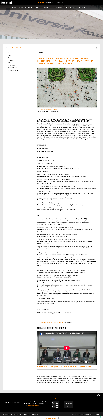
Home (8, 48)
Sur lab (41, 2)
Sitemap (97, 414)
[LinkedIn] (57, 406)
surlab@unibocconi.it (33, 405)
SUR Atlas (37, 7)
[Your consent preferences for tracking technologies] (100, 417)
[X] (57, 403)
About (14, 7)
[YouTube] (53, 406)
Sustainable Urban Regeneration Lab (55, 2)
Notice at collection (51, 418)
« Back (40, 52)
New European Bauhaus (12, 402)
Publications (58, 7)
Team (21, 7)
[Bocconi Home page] (6, 2)
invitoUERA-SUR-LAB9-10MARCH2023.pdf (52, 322)
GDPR (74, 414)
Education (47, 7)
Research (28, 7)
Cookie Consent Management (85, 414)
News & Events (71, 7)
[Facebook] (53, 403)
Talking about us (84, 7)
